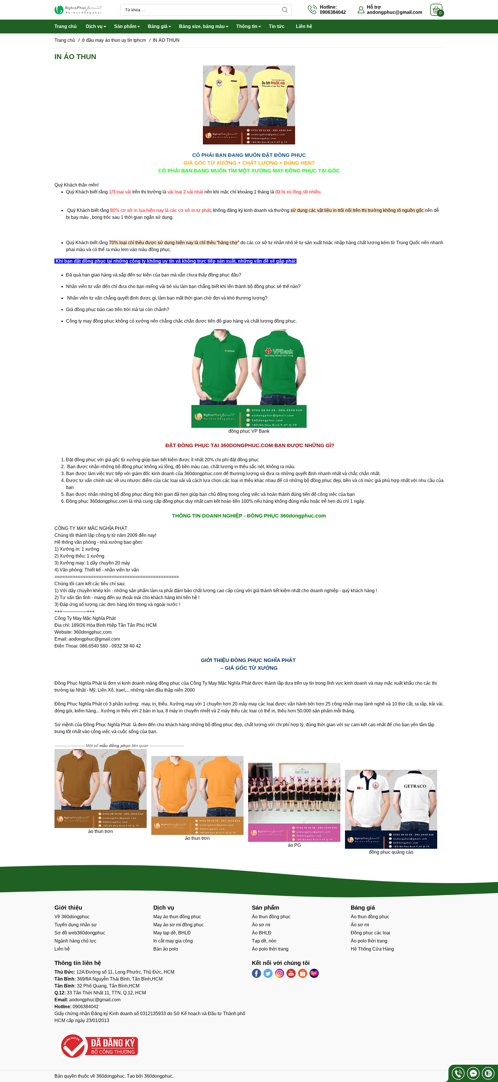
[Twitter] (268, 973)
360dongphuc (110, 1076)
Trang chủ (65, 26)
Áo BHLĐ (261, 932)
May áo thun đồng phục (177, 916)
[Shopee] (302, 973)
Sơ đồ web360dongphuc (79, 932)
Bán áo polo (165, 948)
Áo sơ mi (261, 924)
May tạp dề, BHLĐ (172, 932)
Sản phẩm (125, 26)
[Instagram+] (279, 973)
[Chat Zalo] (488, 1073)
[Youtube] (291, 973)
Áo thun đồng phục (271, 916)
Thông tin (246, 26)
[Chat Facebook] (473, 1073)
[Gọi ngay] (458, 1073)
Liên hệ (304, 26)
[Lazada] (314, 973)
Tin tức (276, 26)
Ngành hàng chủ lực (75, 940)
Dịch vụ (94, 26)
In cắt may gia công (173, 940)
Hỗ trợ (374, 7)
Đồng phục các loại (370, 932)
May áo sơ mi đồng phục (178, 924)
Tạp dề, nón (264, 940)
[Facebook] (256, 973)
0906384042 (86, 1006)
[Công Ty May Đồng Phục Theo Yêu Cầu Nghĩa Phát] (78, 9)
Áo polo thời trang (270, 948)
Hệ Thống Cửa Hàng (372, 948)
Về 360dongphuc (72, 916)
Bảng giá (157, 26)
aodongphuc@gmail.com (394, 12)
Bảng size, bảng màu (202, 26)
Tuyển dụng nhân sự (75, 924)
